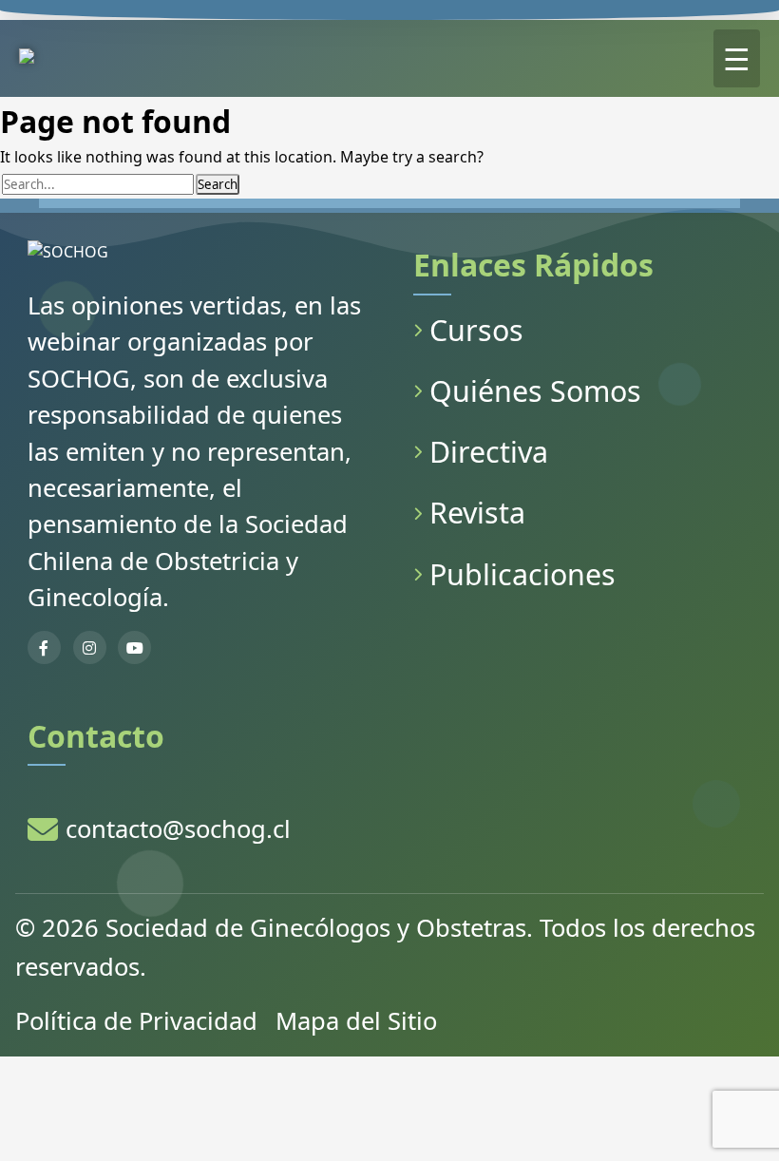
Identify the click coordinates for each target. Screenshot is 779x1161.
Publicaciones (522, 574)
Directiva (488, 451)
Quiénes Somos (535, 390)
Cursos (476, 330)
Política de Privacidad (136, 1020)
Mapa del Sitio (356, 1020)
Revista (477, 512)
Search (218, 184)
